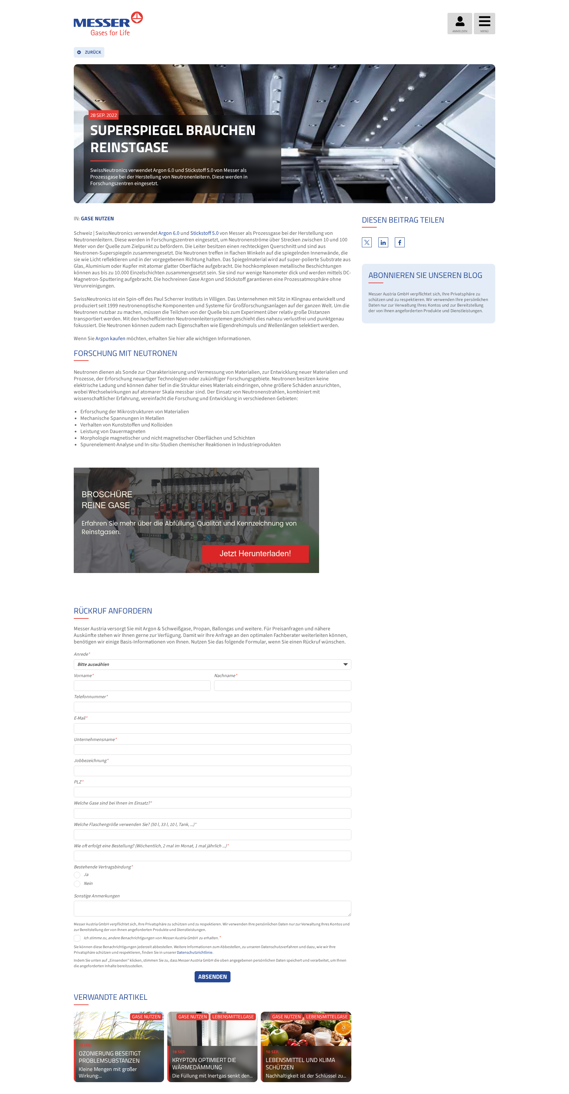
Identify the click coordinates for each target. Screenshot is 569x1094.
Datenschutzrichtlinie (194, 952)
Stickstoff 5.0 (204, 233)
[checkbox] (212, 881)
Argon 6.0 (168, 233)
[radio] (212, 876)
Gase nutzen (97, 218)
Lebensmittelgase (233, 1016)
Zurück (93, 52)
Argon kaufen (110, 338)
